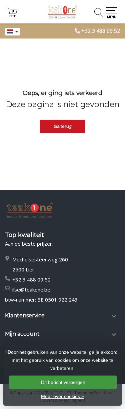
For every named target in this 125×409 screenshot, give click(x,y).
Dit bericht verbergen (63, 382)
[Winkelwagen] (12, 15)
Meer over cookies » (62, 396)
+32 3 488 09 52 (100, 30)
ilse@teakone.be (31, 289)
